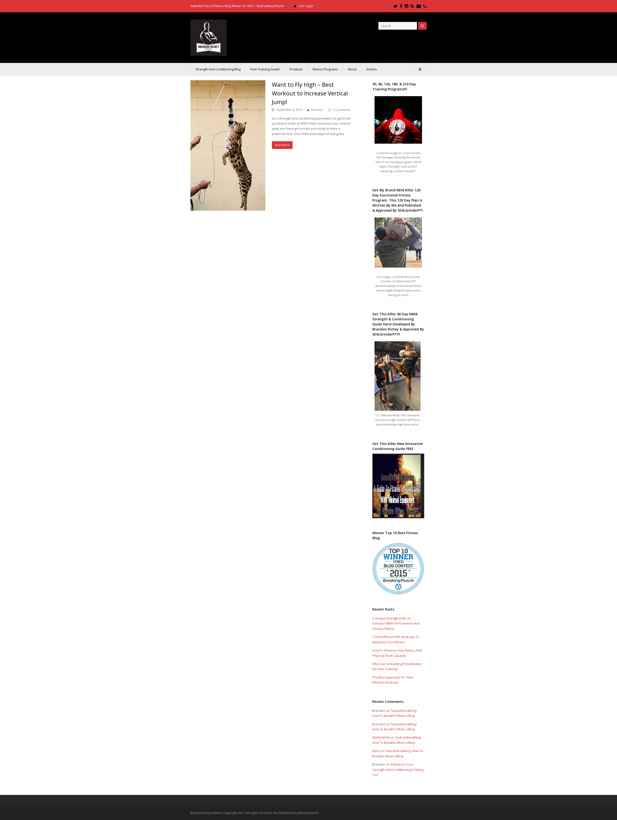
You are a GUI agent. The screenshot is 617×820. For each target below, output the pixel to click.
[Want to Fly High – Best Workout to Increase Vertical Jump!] (227, 145)
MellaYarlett (381, 737)
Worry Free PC (308, 813)
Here (376, 751)
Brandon (317, 110)
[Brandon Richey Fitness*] (208, 37)
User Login (305, 6)
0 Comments (341, 110)
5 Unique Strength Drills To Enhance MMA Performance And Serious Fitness (396, 623)
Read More (282, 145)
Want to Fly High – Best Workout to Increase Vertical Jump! (310, 93)
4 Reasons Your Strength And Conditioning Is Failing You (397, 769)
